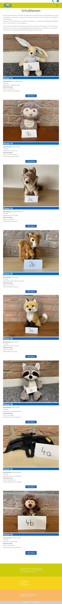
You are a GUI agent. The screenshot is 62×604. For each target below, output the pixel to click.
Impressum (26, 602)
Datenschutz (35, 602)
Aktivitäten (31, 96)
